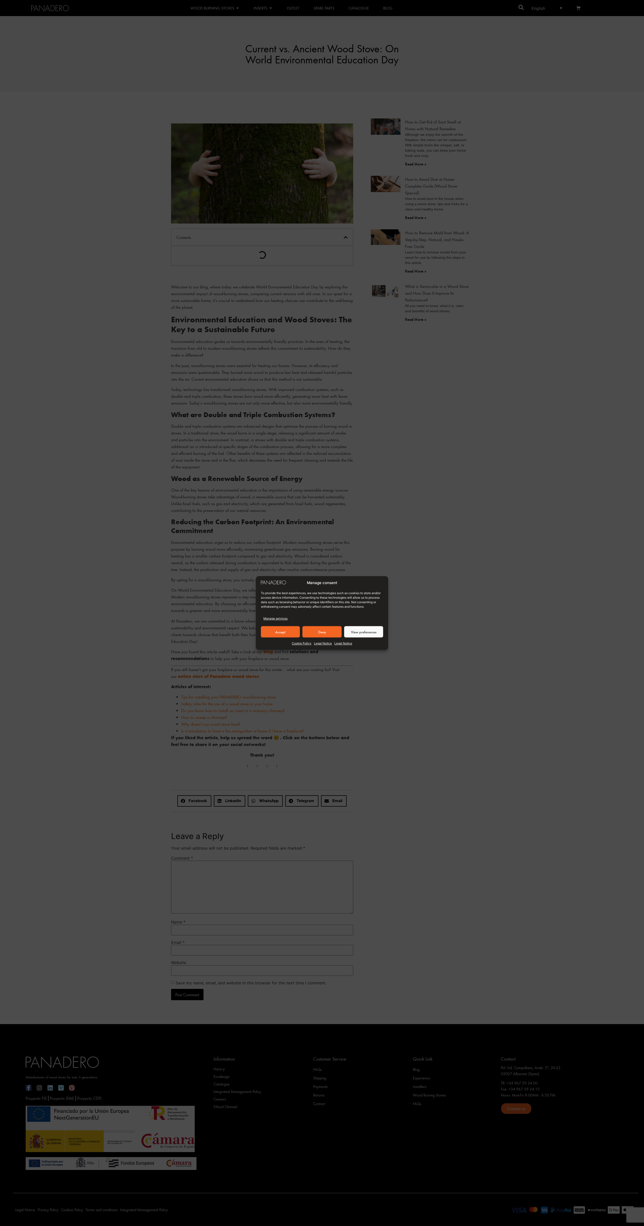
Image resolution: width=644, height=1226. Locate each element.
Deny (322, 631)
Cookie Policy (301, 643)
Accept (280, 631)
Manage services (275, 619)
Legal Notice (323, 643)
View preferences (363, 631)
